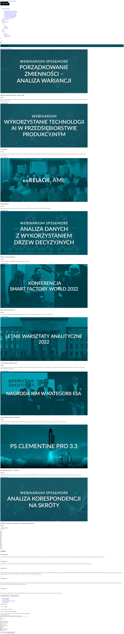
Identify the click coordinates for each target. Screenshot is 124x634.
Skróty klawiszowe (3, 632)
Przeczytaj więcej (4, 157)
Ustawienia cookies (5, 602)
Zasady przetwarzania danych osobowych (8, 600)
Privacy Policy (19, 613)
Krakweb (8, 611)
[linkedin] (4, 607)
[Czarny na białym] (25, 616)
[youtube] (6, 607)
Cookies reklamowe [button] (3, 578)
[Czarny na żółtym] (26, 616)
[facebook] (1, 607)
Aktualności (10, 48)
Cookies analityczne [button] (3, 568)
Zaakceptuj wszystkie (14, 595)
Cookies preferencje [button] (3, 588)
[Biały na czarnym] (23, 616)
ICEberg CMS (14, 611)
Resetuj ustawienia (10, 632)
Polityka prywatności (5, 599)
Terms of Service (25, 613)
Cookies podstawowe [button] (3, 561)
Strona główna (2, 48)
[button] (44, 38)
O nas (7, 48)
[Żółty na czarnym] (22, 616)
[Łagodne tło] (27, 616)
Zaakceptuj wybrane (5, 595)
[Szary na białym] (24, 616)
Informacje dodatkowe (5, 598)
